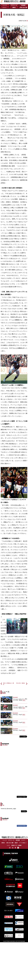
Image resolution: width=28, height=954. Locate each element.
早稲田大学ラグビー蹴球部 (15, 1)
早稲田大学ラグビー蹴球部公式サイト (15, 837)
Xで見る (24, 811)
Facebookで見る (22, 825)
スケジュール (14, 5)
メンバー (5, 7)
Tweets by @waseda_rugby (8, 808)
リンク (8, 845)
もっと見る (23, 736)
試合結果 (23, 5)
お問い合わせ (23, 7)
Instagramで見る (22, 796)
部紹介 (16, 842)
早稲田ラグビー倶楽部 (16, 845)
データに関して (22, 842)
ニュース (5, 5)
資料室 (13, 7)
